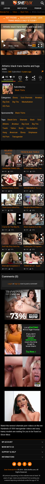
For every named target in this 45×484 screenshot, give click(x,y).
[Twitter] (14, 464)
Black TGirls (20, 90)
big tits (35, 124)
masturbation (31, 128)
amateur (15, 124)
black (32, 120)
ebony (23, 132)
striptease (32, 132)
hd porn (6, 137)
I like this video (3, 77)
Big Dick (6, 102)
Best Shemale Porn (10, 470)
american (14, 132)
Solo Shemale (26, 97)
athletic (6, 124)
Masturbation (27, 102)
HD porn (6, 106)
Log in (10, 284)
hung (5, 132)
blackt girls (12, 120)
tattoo (13, 128)
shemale (23, 120)
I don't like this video (10, 77)
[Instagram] (19, 464)
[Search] (42, 3)
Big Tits (15, 102)
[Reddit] (30, 464)
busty (21, 128)
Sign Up (17, 284)
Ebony (15, 97)
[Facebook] (25, 464)
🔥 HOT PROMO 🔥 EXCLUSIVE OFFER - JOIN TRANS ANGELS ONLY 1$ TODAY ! (22, 19)
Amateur (38, 97)
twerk (5, 128)
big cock (25, 124)
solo (39, 120)
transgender (17, 137)
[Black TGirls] (8, 89)
